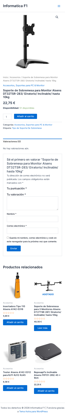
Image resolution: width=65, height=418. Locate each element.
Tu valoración (16, 194)
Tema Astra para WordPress (33, 411)
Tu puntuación (17, 188)
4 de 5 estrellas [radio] (39, 189)
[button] (57, 17)
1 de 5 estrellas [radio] (29, 189)
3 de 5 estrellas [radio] (36, 189)
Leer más (42, 328)
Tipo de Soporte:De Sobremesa (27, 128)
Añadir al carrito (25, 116)
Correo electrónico (17, 226)
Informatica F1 (15, 6)
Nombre (11, 214)
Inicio (5, 77)
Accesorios (15, 77)
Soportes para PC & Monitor (30, 85)
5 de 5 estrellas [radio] (42, 189)
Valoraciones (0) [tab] (12, 141)
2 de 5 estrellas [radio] (32, 189)
